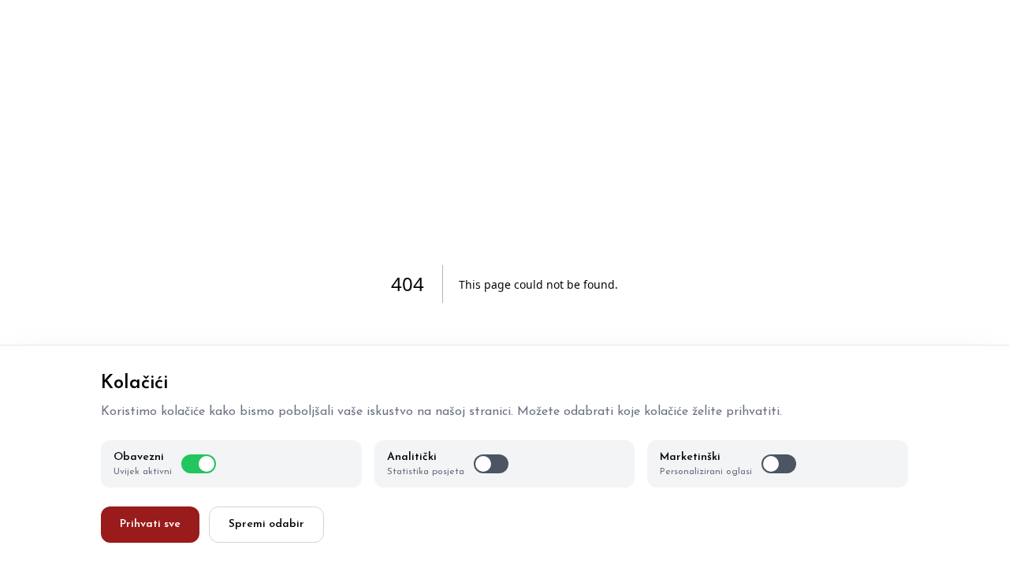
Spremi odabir (266, 524)
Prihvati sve (150, 524)
